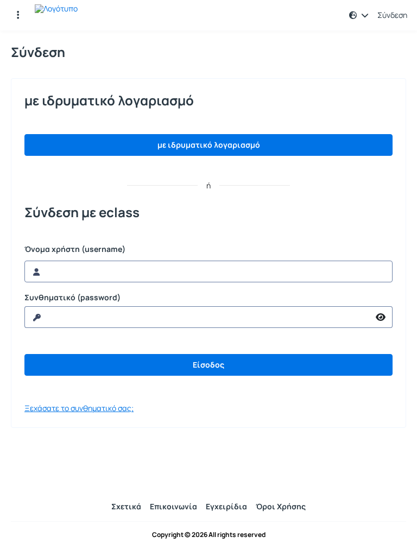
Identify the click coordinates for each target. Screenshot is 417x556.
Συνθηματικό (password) (72, 297)
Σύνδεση (392, 15)
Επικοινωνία (173, 506)
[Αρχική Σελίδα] (56, 15)
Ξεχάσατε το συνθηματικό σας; (79, 408)
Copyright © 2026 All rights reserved (209, 534)
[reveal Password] (381, 317)
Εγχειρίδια (226, 506)
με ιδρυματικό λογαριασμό (208, 145)
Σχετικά (126, 506)
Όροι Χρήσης (281, 506)
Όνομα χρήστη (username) (74, 249)
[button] (18, 15)
